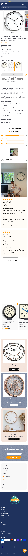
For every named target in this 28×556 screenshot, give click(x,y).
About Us (3, 509)
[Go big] (14, 351)
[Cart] (22, 4)
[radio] (4, 66)
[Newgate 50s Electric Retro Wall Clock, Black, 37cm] (9, 317)
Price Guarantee (4, 513)
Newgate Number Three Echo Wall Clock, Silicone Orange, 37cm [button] (10, 257)
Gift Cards (3, 519)
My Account (3, 524)
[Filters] (2, 159)
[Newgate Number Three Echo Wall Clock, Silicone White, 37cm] (9, 283)
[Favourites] (19, 4)
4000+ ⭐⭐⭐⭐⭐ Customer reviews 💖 (14, 1)
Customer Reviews (5, 520)
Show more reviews (13, 260)
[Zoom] (22, 29)
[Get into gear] (14, 385)
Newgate (11, 301)
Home (2, 34)
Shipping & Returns (5, 511)
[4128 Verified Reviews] (14, 504)
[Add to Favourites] (25, 74)
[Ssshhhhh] (14, 421)
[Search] (25, 7)
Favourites (3, 517)
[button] (4, 42)
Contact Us (3, 522)
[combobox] (14, 7)
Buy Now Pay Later (5, 515)
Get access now (14, 457)
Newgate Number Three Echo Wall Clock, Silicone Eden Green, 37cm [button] (10, 226)
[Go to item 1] (14, 152)
